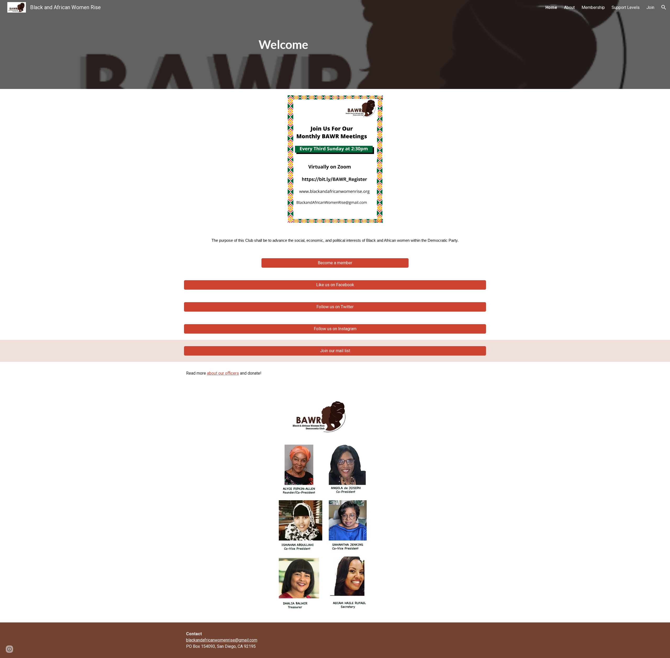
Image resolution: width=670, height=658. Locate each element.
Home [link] (551, 7)
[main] (283, 44)
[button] (663, 7)
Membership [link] (593, 7)
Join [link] (650, 7)
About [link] (569, 7)
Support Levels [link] (626, 7)
